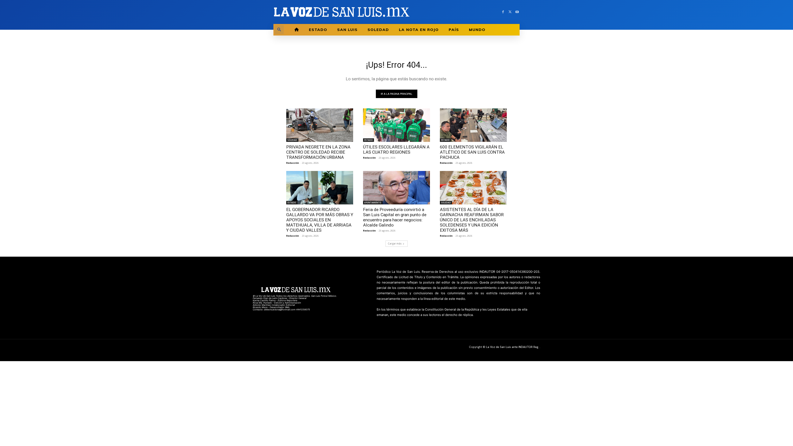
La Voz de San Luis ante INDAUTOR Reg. (513, 347)
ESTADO (368, 140)
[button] (279, 29)
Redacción (292, 162)
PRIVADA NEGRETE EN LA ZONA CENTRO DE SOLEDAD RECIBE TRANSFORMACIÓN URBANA (318, 152)
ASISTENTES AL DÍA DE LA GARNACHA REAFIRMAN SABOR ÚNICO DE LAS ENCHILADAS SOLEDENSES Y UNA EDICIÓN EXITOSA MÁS (472, 220)
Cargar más (394, 243)
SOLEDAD (292, 140)
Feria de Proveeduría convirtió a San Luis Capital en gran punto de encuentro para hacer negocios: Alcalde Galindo (394, 217)
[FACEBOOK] (503, 11)
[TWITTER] (510, 11)
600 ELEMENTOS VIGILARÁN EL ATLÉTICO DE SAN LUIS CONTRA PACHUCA (472, 152)
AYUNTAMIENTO (372, 202)
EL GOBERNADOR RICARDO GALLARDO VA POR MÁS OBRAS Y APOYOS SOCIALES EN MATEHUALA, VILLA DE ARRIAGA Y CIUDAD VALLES (319, 220)
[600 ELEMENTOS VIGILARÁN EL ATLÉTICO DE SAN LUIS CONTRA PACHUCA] (473, 125)
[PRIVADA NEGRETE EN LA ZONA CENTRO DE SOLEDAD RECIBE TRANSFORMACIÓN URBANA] (319, 125)
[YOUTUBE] (517, 11)
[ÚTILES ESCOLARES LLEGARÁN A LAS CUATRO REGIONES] (396, 125)
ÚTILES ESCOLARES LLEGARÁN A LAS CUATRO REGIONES (396, 150)
